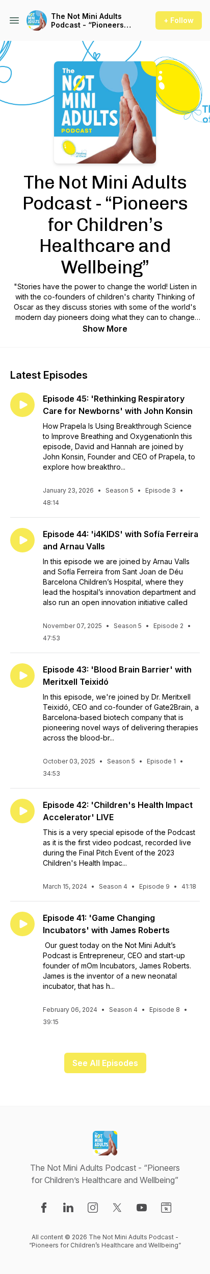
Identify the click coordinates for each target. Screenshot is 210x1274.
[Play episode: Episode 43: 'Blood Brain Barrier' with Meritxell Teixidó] (22, 675)
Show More (105, 328)
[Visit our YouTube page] (142, 1207)
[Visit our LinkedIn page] (68, 1207)
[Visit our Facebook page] (44, 1207)
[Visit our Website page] (166, 1207)
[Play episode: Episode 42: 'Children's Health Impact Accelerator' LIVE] (22, 811)
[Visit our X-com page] (117, 1207)
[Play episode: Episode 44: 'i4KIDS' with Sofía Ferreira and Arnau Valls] (22, 540)
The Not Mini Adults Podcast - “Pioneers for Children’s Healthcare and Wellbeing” (87, 21)
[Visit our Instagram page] (93, 1207)
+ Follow (179, 20)
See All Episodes (105, 1063)
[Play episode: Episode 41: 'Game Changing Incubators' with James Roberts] (22, 924)
